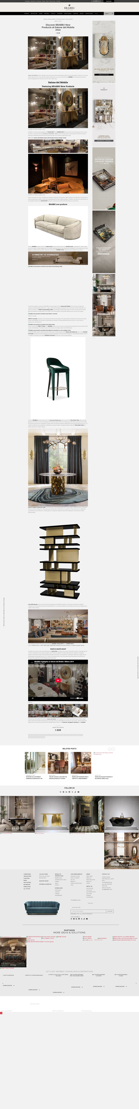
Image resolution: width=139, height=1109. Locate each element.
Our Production (91, 891)
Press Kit (89, 878)
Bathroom (27, 884)
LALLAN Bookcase (33, 604)
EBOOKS (81, 13)
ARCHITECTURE (34, 13)
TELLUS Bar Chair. (74, 420)
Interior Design (60, 19)
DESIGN (40, 13)
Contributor (38, 1)
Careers (88, 895)
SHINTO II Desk (41, 326)
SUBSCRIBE (109, 911)
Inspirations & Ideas (60, 879)
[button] (113, 764)
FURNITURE (75, 13)
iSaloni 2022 (49, 246)
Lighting (26, 878)
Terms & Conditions (76, 883)
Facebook (76, 722)
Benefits (73, 881)
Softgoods (27, 882)
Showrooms (89, 897)
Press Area (89, 876)
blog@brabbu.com (107, 889)
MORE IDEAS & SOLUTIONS (69, 932)
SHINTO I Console (32, 318)
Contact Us (106, 874)
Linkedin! (83, 722)
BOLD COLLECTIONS (44, 876)
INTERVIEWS (59, 13)
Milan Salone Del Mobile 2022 (75, 735)
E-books (57, 893)
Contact (43, 1)
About (47, 1)
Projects (89, 881)
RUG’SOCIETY (51, 132)
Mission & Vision (75, 876)
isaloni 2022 (36, 735)
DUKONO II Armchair (50, 335)
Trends (57, 881)
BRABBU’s (35, 420)
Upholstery (27, 876)
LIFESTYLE (53, 13)
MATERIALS (46, 13)
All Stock (27, 888)
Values (73, 879)
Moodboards (58, 895)
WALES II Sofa (69, 246)
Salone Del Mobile (65, 306)
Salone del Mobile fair (71, 332)
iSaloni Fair (54, 651)
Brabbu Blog (58, 878)
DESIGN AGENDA (67, 13)
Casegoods (27, 874)
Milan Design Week (62, 735)
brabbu (30, 735)
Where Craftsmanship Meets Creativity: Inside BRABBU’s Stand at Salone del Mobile (34, 778)
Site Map (58, 1)
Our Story (89, 890)
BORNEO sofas (60, 249)
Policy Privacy (53, 1)
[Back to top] (135, 1105)
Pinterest (64, 722)
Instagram (70, 722)
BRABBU (70, 77)
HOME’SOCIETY (61, 132)
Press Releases (90, 879)
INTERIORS (26, 13)
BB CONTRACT (42, 878)
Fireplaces (27, 886)
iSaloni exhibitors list (45, 735)
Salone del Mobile (40, 737)
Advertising (32, 1)
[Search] (112, 13)
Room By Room (43, 881)
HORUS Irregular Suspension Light (37, 507)
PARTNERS (69, 930)
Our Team (89, 893)
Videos (88, 883)
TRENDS (96, 13)
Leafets (57, 891)
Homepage (27, 1)
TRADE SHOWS (69, 19)
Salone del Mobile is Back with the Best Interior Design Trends (50, 137)
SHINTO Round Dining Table (46, 309)
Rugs (25, 880)
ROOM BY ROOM (89, 13)
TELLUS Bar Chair (79, 425)
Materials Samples (45, 884)
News (56, 883)
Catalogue (58, 890)
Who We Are (89, 888)
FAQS (72, 885)
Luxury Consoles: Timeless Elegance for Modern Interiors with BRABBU (103, 778)
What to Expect (75, 878)
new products (32, 737)
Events (57, 885)
